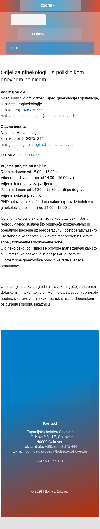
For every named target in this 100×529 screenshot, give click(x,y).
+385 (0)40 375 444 (61, 446)
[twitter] (50, 481)
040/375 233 (32, 110)
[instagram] (57, 481)
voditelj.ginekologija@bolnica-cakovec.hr (43, 116)
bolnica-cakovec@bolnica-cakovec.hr (56, 451)
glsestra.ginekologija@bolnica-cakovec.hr (43, 145)
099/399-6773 (29, 155)
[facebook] (42, 481)
